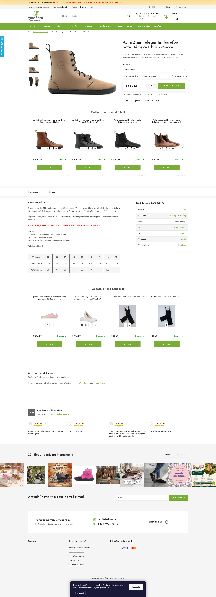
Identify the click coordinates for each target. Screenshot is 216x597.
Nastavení (79, 593)
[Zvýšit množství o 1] (155, 86)
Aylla (165, 94)
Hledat (129, 16)
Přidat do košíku (172, 86)
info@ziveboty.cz (107, 519)
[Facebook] (167, 522)
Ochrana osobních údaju (100, 578)
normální (182, 227)
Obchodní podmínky (76, 565)
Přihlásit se (178, 498)
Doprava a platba (75, 560)
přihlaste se (83, 383)
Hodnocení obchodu (60, 7)
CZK (153, 7)
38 (43, 148)
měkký (183, 239)
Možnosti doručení (181, 76)
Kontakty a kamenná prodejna (38, 7)
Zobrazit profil (173, 454)
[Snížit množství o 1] (148, 86)
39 (47, 148)
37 (121, 148)
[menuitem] (34, 26)
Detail (49, 167)
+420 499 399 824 (148, 14)
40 (52, 148)
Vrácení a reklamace (79, 7)
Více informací (172, 57)
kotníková (182, 245)
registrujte (100, 383)
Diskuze (52, 192)
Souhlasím (136, 587)
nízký (176, 227)
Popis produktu (34, 192)
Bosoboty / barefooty (177, 215)
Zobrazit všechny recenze (58, 414)
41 (51, 325)
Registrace (182, 7)
